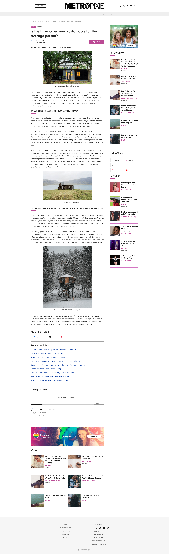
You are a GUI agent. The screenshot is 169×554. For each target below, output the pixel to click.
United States (88, 218)
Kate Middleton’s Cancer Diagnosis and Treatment (129, 199)
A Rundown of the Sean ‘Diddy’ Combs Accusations (129, 229)
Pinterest (116, 170)
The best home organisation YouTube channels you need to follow (55, 361)
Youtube (130, 170)
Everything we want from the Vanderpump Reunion (129, 185)
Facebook (116, 160)
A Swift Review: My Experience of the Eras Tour (129, 243)
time (66, 234)
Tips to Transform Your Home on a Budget (46, 369)
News (54, 14)
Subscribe (40, 6)
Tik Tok (130, 165)
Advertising (98, 535)
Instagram (130, 160)
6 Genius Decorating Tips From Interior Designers (49, 357)
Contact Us (98, 532)
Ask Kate (113, 14)
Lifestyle (94, 14)
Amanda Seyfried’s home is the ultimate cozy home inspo (52, 376)
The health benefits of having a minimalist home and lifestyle (53, 350)
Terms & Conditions (98, 544)
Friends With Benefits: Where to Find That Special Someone (128, 108)
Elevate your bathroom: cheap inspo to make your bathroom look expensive (59, 365)
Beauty (79, 14)
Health (86, 14)
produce (34, 161)
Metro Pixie (41, 42)
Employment (98, 538)
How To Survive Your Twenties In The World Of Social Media (129, 93)
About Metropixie (98, 541)
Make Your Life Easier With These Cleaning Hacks (49, 380)
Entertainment (63, 14)
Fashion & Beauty (65, 531)
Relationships (103, 14)
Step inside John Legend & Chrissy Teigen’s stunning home (52, 373)
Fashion (73, 14)
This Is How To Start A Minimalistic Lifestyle (47, 353)
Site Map (65, 537)
